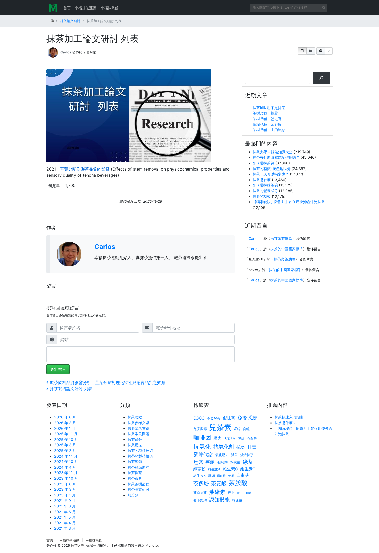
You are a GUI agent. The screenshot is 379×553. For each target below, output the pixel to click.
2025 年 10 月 (66, 439)
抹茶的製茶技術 (140, 456)
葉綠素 (217, 491)
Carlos (65, 52)
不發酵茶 (213, 418)
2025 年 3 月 (65, 445)
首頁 (67, 8)
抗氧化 (202, 446)
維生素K (199, 475)
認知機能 (219, 499)
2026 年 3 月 (65, 423)
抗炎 (240, 447)
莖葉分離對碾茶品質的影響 (85, 169)
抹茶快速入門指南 (289, 417)
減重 (234, 455)
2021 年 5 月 (65, 517)
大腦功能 (229, 438)
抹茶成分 (135, 439)
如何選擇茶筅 (263, 163)
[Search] (321, 78)
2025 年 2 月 (65, 450)
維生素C (230, 469)
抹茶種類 (135, 461)
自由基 (242, 475)
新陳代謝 (203, 454)
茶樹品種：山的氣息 (269, 130)
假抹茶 (229, 418)
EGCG (199, 418)
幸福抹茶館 (110, 8)
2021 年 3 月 (65, 528)
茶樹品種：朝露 (265, 113)
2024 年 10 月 (66, 461)
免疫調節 (200, 429)
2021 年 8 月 (65, 506)
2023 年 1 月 (65, 495)
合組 (246, 429)
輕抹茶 (237, 500)
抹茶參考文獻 (138, 423)
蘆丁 (239, 493)
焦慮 (198, 462)
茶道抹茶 (200, 492)
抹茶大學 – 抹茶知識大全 (273, 152)
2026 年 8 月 (65, 417)
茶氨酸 (219, 483)
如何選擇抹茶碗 (265, 185)
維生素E (247, 469)
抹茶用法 (135, 445)
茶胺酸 (238, 483)
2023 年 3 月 (65, 489)
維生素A (214, 469)
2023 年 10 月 (66, 478)
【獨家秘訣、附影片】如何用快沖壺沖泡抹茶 (289, 202)
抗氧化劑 (223, 446)
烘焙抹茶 (246, 455)
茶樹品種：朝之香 (267, 119)
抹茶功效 (135, 417)
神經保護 (222, 463)
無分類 (133, 495)
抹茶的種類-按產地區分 (272, 168)
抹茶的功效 (262, 196)
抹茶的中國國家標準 (286, 249)
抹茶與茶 (135, 472)
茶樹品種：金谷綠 (267, 124)
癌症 (209, 462)
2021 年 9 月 (65, 500)
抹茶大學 (77, 545)
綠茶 (248, 462)
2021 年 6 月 (65, 512)
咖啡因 (202, 437)
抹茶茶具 (135, 478)
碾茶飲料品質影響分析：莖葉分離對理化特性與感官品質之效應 (107, 382)
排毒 (252, 447)
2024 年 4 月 (65, 467)
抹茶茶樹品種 (138, 484)
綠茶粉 (199, 469)
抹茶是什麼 (262, 179)
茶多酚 (201, 483)
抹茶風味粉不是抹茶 (269, 107)
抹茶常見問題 (138, 434)
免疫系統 (247, 418)
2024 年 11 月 (65, 456)
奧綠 (241, 438)
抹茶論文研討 (138, 489)
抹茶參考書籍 (138, 428)
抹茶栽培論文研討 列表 (71, 388)
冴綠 (237, 429)
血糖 (248, 492)
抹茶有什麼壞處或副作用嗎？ (276, 157)
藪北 (231, 492)
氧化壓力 (222, 455)
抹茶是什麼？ (285, 423)
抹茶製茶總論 (281, 238)
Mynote (151, 545)
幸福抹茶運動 (85, 8)
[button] (302, 51)
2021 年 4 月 (65, 523)
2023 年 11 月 (65, 472)
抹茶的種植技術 (140, 450)
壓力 (217, 438)
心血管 (252, 438)
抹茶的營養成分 (265, 191)
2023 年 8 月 (65, 484)
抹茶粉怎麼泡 (138, 467)
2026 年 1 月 (65, 428)
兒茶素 (220, 427)
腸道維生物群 (225, 475)
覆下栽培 (200, 500)
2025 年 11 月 (65, 434)
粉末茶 (235, 462)
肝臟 (211, 475)
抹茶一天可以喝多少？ (271, 174)
